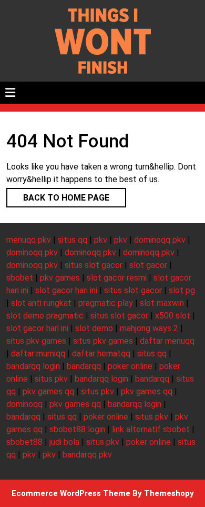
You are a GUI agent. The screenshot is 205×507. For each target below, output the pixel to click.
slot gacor (148, 265)
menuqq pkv (28, 240)
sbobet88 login (77, 429)
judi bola (64, 442)
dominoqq (24, 404)
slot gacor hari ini (66, 290)
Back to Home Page (57, 195)
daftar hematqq (101, 354)
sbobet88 (24, 442)
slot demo (94, 328)
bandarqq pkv (87, 455)
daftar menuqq (167, 341)
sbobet (19, 278)
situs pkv (51, 379)
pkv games (60, 278)
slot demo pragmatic (45, 316)
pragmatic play (105, 303)
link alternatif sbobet (151, 429)
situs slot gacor (93, 265)
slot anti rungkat (41, 303)
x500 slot (172, 316)
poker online (130, 366)
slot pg (182, 290)
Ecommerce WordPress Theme (71, 493)
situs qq (72, 240)
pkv (100, 240)
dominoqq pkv (160, 240)
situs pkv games (36, 341)
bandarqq (84, 366)
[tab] (10, 93)
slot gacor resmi (117, 278)
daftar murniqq (38, 354)
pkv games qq (48, 391)
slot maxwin (162, 303)
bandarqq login (33, 366)
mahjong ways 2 (149, 328)
